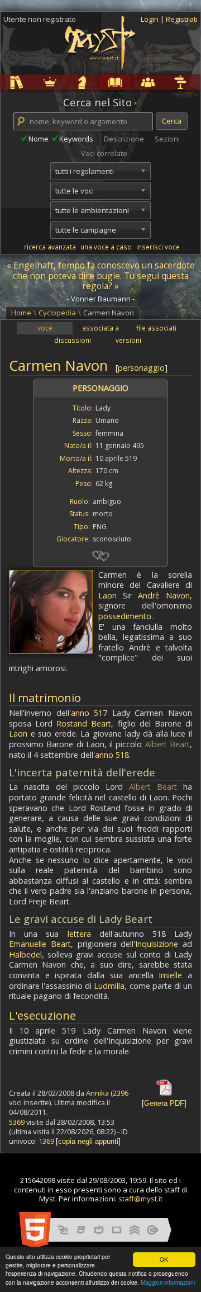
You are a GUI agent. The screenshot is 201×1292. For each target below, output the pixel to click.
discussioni (72, 340)
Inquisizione (156, 944)
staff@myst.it (140, 1199)
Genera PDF (164, 1103)
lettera (79, 933)
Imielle (170, 975)
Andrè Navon (164, 595)
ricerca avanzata (50, 246)
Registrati (182, 19)
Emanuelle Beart (40, 944)
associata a (100, 327)
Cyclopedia (57, 313)
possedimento (124, 616)
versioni (128, 340)
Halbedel (25, 954)
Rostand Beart (83, 723)
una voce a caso (106, 246)
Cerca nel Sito (97, 102)
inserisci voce (158, 246)
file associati (156, 327)
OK (164, 1259)
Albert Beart (167, 744)
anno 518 (112, 754)
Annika (97, 1093)
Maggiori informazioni (168, 1282)
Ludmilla (109, 985)
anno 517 (89, 713)
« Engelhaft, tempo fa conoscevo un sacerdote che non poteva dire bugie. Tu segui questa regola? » (101, 276)
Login (150, 19)
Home (21, 313)
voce (44, 327)
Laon (107, 595)
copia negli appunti (88, 1141)
